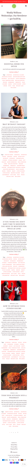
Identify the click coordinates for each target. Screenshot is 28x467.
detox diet (21, 156)
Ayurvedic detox (7, 76)
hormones (11, 82)
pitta (9, 85)
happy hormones (20, 78)
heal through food (8, 80)
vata (14, 85)
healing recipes (20, 80)
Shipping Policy (14, 449)
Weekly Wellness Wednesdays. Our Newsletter (14, 14)
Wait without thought (14, 124)
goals (20, 160)
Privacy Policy (14, 447)
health (5, 82)
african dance (9, 154)
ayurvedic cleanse (18, 74)
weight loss (19, 85)
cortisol (9, 156)
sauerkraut (5, 174)
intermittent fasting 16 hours (16, 167)
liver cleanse (17, 84)
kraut (13, 171)
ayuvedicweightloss (19, 76)
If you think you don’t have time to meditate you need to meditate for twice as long (14, 225)
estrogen (12, 158)
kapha (10, 84)
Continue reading (13, 72)
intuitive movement (9, 169)
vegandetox (6, 275)
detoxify (4, 78)
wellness (13, 87)
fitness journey (12, 160)
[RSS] (20, 19)
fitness (5, 160)
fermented (20, 260)
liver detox (6, 172)
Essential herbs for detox (14, 65)
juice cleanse (20, 169)
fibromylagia (20, 158)
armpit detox (9, 411)
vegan (23, 174)
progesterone (6, 273)
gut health (11, 78)
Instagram (14, 452)
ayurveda (9, 74)
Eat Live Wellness (16, 455)
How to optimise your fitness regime (14, 307)
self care (13, 174)
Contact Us (14, 442)
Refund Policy (14, 445)
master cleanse (15, 172)
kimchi (9, 171)
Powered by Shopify (14, 457)
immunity (18, 82)
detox (15, 156)
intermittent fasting (9, 420)
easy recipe (9, 415)
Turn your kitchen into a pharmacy (14, 396)
